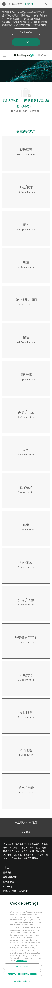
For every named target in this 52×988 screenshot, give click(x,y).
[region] (26, 941)
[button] (26, 32)
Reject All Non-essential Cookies (22, 974)
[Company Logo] (24, 55)
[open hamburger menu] (4, 55)
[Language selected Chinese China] (40, 55)
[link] (15, 872)
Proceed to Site (22, 966)
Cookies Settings (22, 981)
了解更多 (29, 4)
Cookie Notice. (21, 960)
